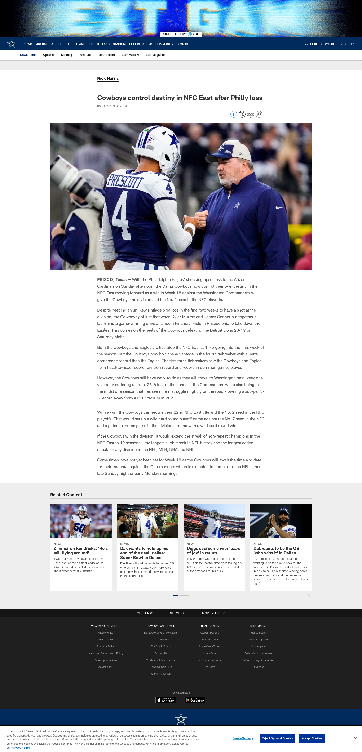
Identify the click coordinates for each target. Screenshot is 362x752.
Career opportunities (105, 660)
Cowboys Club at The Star (161, 660)
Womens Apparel (258, 639)
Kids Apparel (258, 646)
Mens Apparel (258, 632)
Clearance (258, 666)
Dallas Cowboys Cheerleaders (160, 632)
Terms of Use (105, 639)
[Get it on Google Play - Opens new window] (195, 702)
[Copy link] (259, 114)
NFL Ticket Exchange (209, 660)
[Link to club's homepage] (12, 43)
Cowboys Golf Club (161, 666)
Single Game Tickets (209, 646)
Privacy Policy (105, 632)
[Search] (306, 43)
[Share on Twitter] (242, 116)
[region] (181, 738)
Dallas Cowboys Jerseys (258, 653)
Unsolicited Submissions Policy (105, 653)
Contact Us (161, 653)
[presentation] (310, 596)
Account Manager (210, 632)
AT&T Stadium (161, 639)
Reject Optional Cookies (277, 738)
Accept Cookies (312, 738)
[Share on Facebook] (233, 116)
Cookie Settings (243, 738)
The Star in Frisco (161, 646)
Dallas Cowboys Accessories (258, 660)
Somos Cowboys (161, 673)
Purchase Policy (105, 646)
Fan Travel (210, 666)
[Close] (355, 738)
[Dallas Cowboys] (181, 719)
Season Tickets (210, 639)
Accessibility (105, 666)
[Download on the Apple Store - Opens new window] (166, 700)
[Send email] (250, 116)
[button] (175, 595)
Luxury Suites (210, 653)
